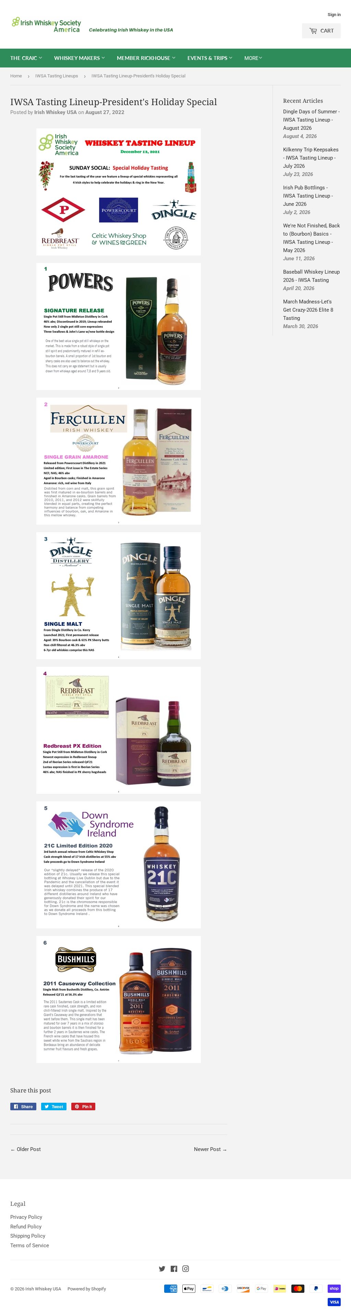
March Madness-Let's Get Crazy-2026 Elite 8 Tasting (308, 310)
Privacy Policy (26, 1217)
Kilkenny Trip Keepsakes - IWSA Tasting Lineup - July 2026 (311, 158)
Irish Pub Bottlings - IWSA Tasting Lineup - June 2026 (308, 196)
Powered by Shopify (87, 1288)
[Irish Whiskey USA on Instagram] (185, 1270)
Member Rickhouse (144, 58)
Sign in (334, 14)
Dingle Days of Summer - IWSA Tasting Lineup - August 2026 (311, 120)
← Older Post (25, 1149)
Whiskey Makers (77, 58)
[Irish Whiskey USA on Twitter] (162, 1270)
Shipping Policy (27, 1236)
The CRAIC (24, 58)
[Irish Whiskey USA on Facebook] (174, 1270)
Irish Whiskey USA (43, 1288)
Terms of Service (29, 1245)
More (251, 58)
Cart (326, 30)
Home (16, 75)
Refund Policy (25, 1227)
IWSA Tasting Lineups (56, 75)
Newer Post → (210, 1149)
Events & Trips (208, 58)
